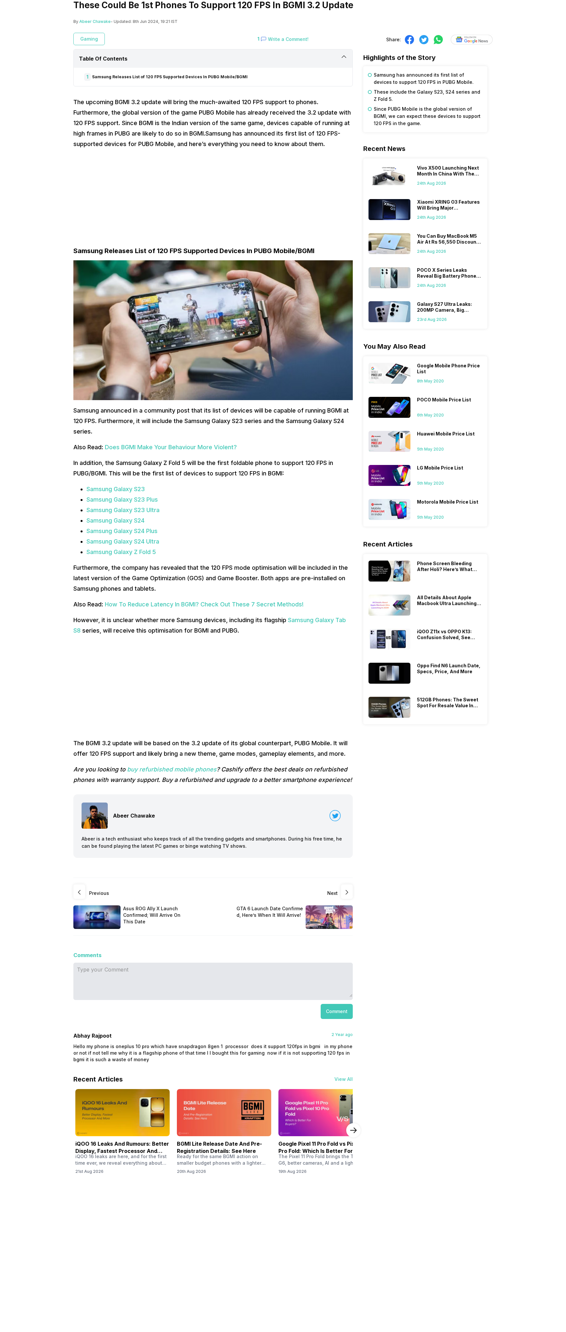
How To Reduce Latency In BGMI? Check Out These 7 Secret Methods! (204, 604)
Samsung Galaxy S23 (115, 489)
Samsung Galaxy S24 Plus (122, 530)
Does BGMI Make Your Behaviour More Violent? (170, 447)
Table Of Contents (103, 58)
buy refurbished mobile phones (172, 769)
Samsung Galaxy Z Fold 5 (121, 551)
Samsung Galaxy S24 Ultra (122, 541)
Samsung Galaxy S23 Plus (122, 499)
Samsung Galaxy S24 (115, 520)
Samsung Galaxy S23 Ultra (123, 510)
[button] (337, 1011)
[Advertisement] (213, 200)
